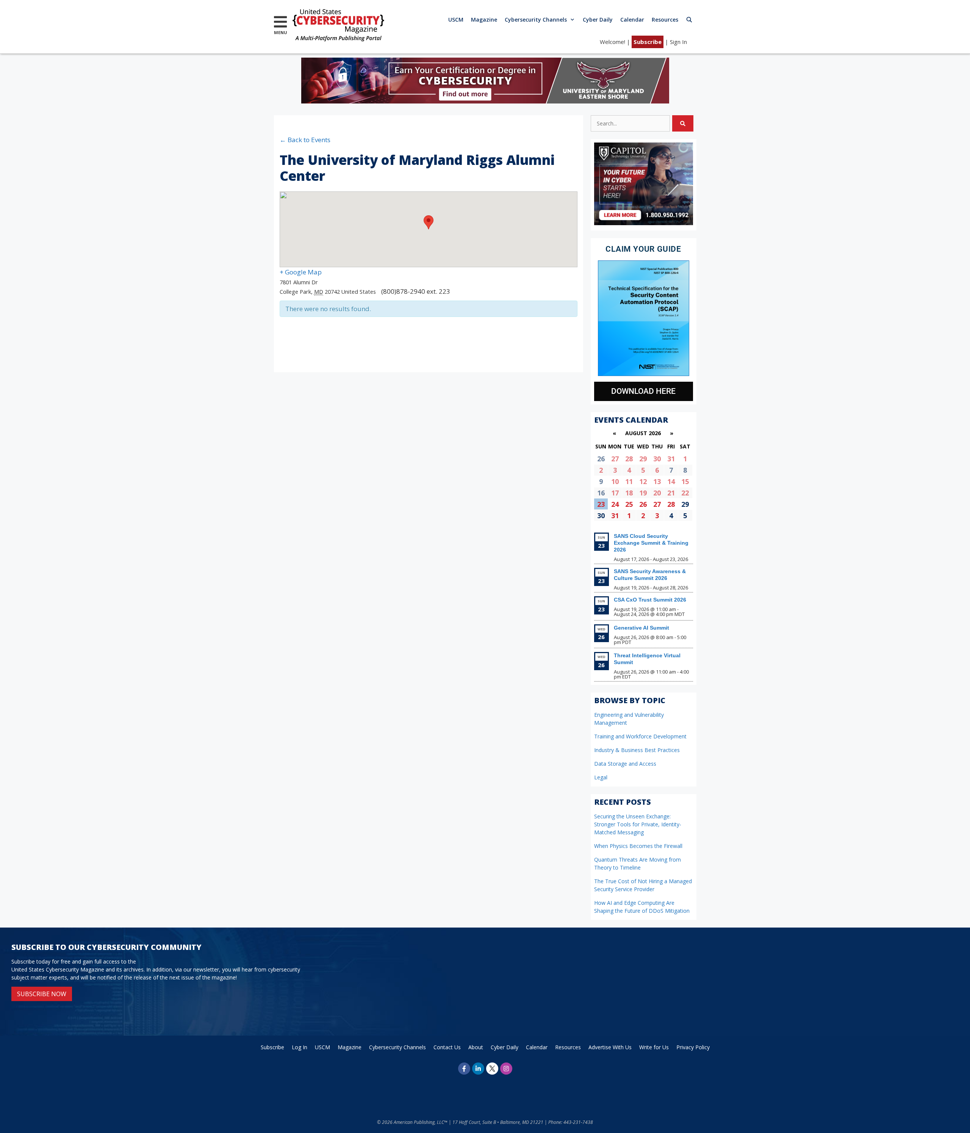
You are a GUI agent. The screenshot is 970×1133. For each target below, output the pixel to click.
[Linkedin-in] (478, 1068)
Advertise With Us (610, 1047)
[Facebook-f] (464, 1068)
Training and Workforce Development (640, 736)
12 (643, 481)
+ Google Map (301, 272)
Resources (665, 19)
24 (615, 504)
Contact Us (447, 1047)
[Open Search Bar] (689, 19)
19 (643, 492)
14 (671, 481)
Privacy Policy (693, 1047)
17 (615, 492)
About (475, 1047)
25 (629, 504)
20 (657, 492)
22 (685, 492)
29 (643, 458)
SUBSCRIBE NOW (41, 994)
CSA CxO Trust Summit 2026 (650, 600)
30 (657, 458)
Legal (600, 777)
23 (601, 504)
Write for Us (654, 1047)
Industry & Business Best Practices (637, 750)
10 (615, 481)
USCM (455, 19)
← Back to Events (305, 139)
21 (671, 492)
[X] (492, 1068)
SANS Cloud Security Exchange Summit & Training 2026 (651, 543)
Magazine (484, 19)
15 (685, 481)
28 (629, 458)
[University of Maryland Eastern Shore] (485, 101)
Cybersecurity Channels (536, 19)
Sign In (678, 41)
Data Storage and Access (625, 763)
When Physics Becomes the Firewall (638, 845)
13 (657, 481)
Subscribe (648, 41)
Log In (299, 1047)
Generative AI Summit (641, 628)
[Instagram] (506, 1068)
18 (629, 492)
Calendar (632, 19)
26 (643, 504)
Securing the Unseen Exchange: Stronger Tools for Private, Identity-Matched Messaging (637, 824)
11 (629, 481)
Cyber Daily (598, 19)
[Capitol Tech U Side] (643, 223)
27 (615, 458)
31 (671, 458)
